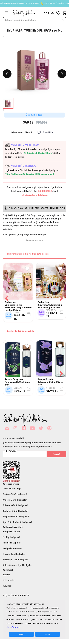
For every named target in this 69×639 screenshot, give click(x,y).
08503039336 (45, 191)
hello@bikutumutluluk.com (34, 195)
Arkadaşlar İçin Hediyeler (15, 559)
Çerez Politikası (13, 627)
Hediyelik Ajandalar (12, 548)
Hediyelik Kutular (11, 531)
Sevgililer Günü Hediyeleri (16, 516)
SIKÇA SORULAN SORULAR (16, 595)
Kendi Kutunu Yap (12, 488)
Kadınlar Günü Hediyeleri (15, 511)
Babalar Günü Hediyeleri (15, 505)
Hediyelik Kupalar (12, 543)
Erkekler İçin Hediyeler (14, 554)
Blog (46, 12)
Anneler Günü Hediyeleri (15, 500)
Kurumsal (7, 586)
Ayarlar (47, 634)
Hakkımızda (8, 580)
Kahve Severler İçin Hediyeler (17, 565)
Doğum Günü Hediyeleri (15, 494)
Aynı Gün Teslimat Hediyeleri (17, 522)
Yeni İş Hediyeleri (11, 537)
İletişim (6, 574)
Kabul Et (21, 634)
